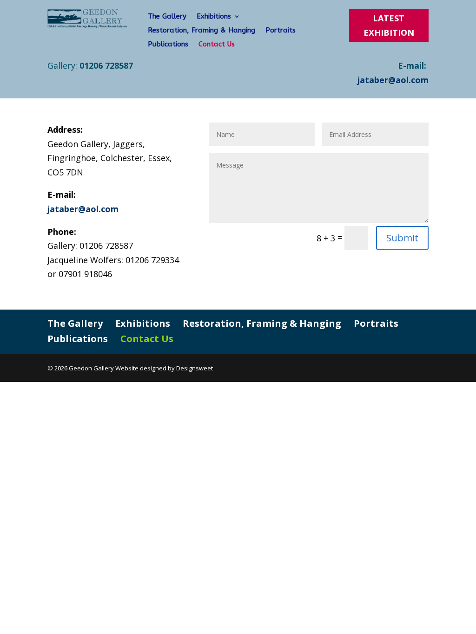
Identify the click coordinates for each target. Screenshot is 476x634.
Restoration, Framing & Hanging (201, 30)
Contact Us (216, 44)
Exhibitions (214, 16)
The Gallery (167, 16)
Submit (402, 238)
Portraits (280, 30)
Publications (168, 44)
